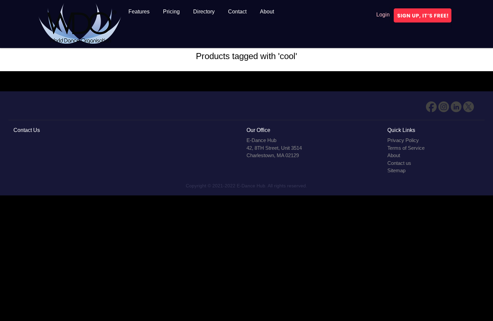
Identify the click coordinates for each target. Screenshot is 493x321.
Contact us (399, 163)
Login (383, 14)
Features (139, 11)
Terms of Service (406, 148)
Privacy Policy (403, 140)
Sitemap (396, 170)
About (393, 155)
